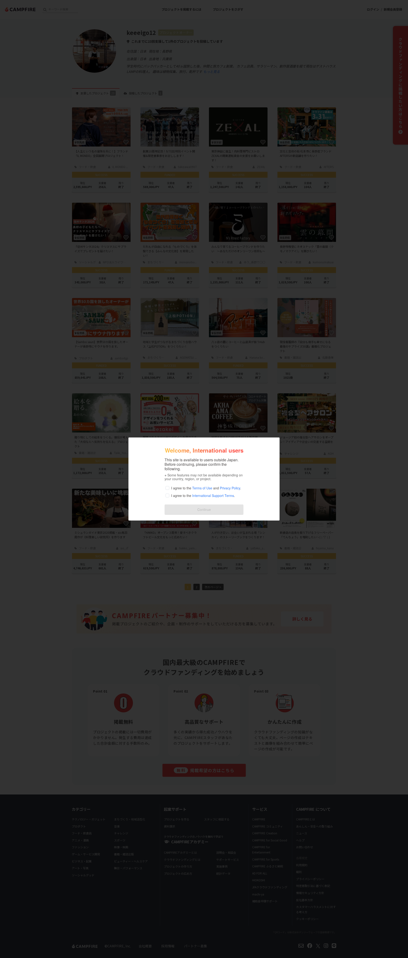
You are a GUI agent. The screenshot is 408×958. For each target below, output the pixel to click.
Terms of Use (202, 488)
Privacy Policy (230, 488)
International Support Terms (213, 495)
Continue (204, 509)
